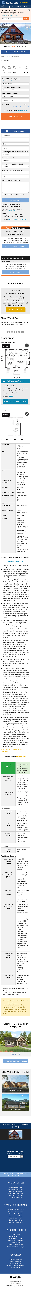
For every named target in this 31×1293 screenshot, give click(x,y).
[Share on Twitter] (19, 332)
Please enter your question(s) (12, 180)
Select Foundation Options (11, 87)
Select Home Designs (15, 1238)
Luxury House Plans (15, 1216)
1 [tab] (10, 45)
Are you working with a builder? (12, 164)
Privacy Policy (14, 15)
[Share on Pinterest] (22, 332)
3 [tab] (15, 45)
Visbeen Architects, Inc (15, 1245)
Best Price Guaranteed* (21, 107)
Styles (12, 1173)
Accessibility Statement (15, 1287)
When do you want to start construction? (15, 152)
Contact (20, 1175)
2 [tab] (13, 45)
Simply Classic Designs (15, 1241)
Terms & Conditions (13, 219)
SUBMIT (26, 19)
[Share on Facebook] (15, 332)
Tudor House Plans (15, 1197)
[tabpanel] (15, 33)
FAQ (9, 1175)
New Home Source (15, 1259)
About (14, 1175)
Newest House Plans (15, 1218)
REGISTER (19, 7)
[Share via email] (8, 332)
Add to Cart (15, 116)
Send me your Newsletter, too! (14, 194)
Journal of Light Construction (15, 1265)
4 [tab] (18, 45)
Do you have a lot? (8, 158)
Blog (26, 1173)
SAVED (13, 7)
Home (2, 56)
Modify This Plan (16, 310)
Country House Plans (15, 1187)
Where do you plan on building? (13, 170)
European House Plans (15, 1191)
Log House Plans (14, 56)
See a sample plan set (15, 561)
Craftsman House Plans (15, 1189)
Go (22, 1156)
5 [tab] (21, 45)
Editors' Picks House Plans (15, 1210)
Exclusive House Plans (15, 1212)
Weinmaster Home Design (15, 1247)
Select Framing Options (10, 93)
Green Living (15, 1234)
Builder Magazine (15, 1263)
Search (5, 1173)
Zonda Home (15, 1267)
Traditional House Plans (15, 1195)
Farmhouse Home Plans (15, 1193)
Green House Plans (15, 1214)
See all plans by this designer (15, 1061)
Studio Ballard (15, 1243)
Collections (19, 1173)
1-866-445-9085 (24, 2)
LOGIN (25, 7)
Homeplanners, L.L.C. (15, 1236)
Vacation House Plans (15, 1222)
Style (7, 56)
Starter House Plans (15, 1220)
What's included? (7, 81)
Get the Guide (15, 272)
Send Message (15, 200)
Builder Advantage (16, 1261)
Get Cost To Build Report (15, 246)
